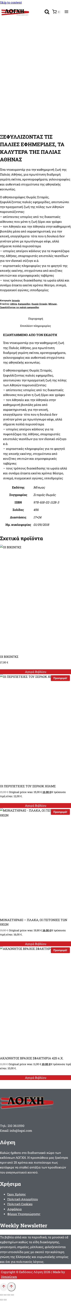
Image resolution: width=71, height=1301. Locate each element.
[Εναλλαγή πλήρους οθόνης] (5, 1294)
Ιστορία (16, 300)
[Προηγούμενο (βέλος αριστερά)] (1, 1299)
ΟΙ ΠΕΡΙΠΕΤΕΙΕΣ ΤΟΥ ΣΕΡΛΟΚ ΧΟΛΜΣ (28, 786)
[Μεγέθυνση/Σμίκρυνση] (1, 1294)
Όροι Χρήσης (16, 1194)
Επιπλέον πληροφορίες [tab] (35, 326)
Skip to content (11, 2)
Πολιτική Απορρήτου (22, 1199)
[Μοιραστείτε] (8, 1294)
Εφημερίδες (24, 304)
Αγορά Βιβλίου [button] (35, 672)
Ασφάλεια (14, 1209)
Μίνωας (52, 304)
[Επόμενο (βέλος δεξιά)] (5, 1299)
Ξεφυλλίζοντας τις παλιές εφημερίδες (19, 307)
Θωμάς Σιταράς (39, 304)
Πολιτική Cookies (19, 1204)
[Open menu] (66, 12)
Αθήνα (13, 304)
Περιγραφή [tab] (35, 318)
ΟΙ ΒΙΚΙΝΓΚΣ (9, 657)
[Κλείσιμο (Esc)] (12, 1294)
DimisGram (9, 1277)
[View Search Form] (46, 12)
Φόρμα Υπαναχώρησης (23, 1214)
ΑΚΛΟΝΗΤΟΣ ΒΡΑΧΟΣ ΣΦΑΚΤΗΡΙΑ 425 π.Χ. (31, 1058)
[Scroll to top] (3, 1287)
